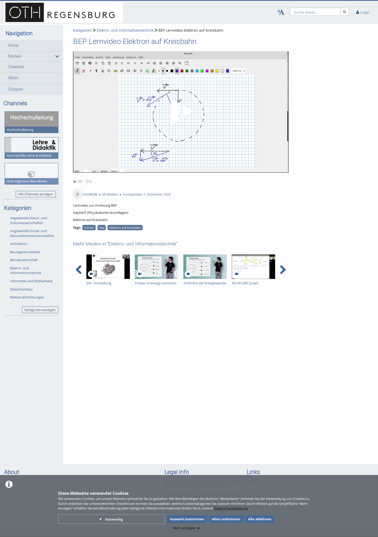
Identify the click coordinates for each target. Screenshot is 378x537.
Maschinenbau (21, 289)
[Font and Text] (281, 12)
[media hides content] (56, 56)
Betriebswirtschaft (24, 260)
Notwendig (114, 519)
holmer (89, 227)
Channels (16, 67)
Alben (13, 78)
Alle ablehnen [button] (260, 519)
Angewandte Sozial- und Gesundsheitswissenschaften (32, 233)
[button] (31, 45)
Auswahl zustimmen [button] (187, 519)
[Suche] (344, 12)
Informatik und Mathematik (31, 281)
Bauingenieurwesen (25, 252)
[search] (315, 12)
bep (101, 227)
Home (13, 45)
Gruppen (15, 89)
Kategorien (82, 30)
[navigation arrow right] (283, 269)
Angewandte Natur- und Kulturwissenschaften (28, 220)
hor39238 (90, 194)
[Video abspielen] (181, 112)
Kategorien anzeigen (40, 309)
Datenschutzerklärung (231, 508)
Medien (14, 56)
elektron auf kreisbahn (125, 227)
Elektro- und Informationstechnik (25, 270)
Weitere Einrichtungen (27, 297)
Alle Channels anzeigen (35, 194)
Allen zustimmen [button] (226, 519)
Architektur (18, 243)
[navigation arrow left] (79, 269)
